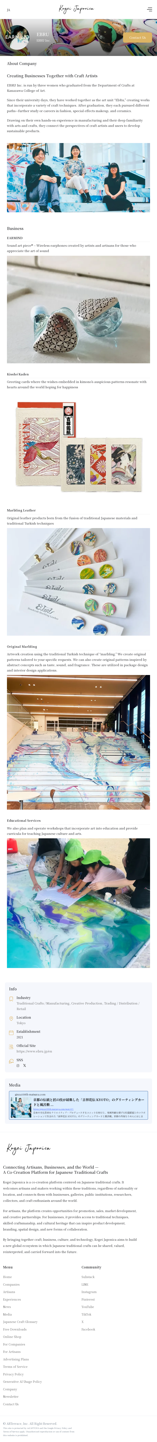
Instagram (89, 1292)
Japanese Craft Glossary (20, 1322)
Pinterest (88, 1299)
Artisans (9, 1292)
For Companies (14, 1344)
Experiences (12, 1299)
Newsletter (11, 1396)
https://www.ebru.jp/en (34, 1051)
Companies (11, 1284)
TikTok (86, 1314)
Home (7, 1277)
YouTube (88, 1307)
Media (7, 1314)
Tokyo (21, 1023)
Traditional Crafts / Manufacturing (43, 1003)
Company (10, 1389)
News (7, 1307)
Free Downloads (15, 1329)
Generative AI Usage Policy (22, 1382)
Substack (88, 1277)
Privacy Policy (13, 1374)
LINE (85, 1284)
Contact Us (137, 37)
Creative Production (86, 1003)
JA (8, 10)
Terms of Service (15, 1367)
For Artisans (12, 1352)
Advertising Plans (16, 1359)
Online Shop (12, 1337)
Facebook (88, 1329)
